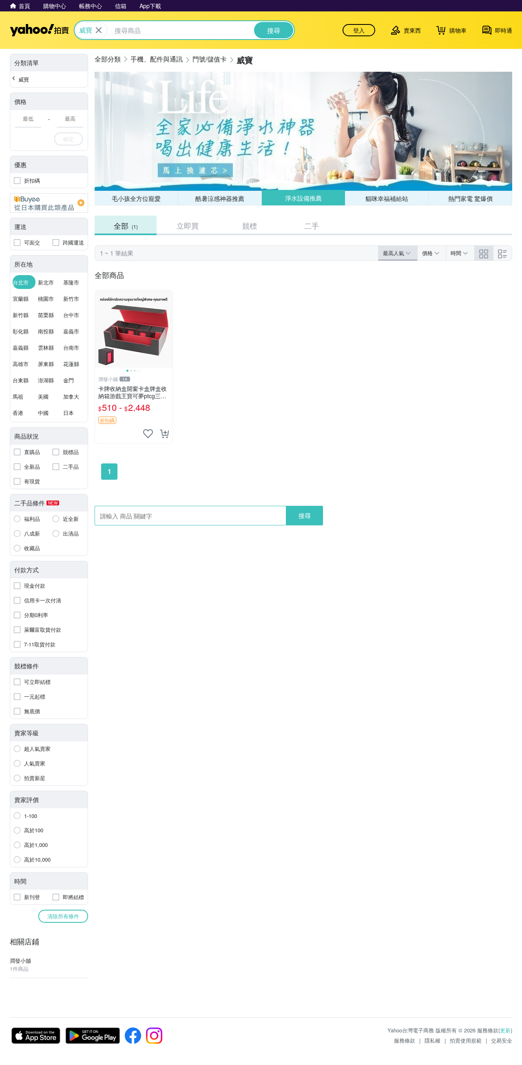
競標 (249, 225)
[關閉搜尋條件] (99, 30)
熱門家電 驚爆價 (470, 198)
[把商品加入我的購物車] (164, 434)
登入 (359, 30)
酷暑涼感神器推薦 (219, 198)
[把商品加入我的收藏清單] (148, 434)
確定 (68, 139)
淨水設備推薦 (303, 198)
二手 (311, 225)
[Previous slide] (100, 329)
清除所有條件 (63, 916)
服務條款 (404, 1040)
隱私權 (432, 1040)
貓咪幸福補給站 (386, 198)
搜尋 (305, 515)
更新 (505, 1030)
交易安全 (501, 1040)
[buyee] (49, 203)
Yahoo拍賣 (39, 30)
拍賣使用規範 (466, 1040)
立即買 (188, 225)
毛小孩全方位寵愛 (136, 198)
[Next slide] (167, 329)
